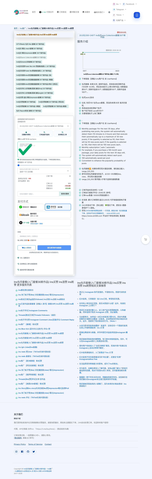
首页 (15, 28)
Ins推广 (23, 28)
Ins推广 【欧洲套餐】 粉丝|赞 (30, 361)
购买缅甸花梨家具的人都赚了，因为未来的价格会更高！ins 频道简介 (102, 385)
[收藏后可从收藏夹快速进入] (137, 15)
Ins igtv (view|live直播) (27, 347)
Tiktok (119, 15)
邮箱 (19, 232)
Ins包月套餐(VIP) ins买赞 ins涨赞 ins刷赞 (35, 338)
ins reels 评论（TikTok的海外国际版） (33, 397)
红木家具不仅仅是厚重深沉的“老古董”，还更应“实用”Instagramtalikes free (100, 358)
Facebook (130, 4)
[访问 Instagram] (16, 451)
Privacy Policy (20, 444)
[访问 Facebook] (22, 451)
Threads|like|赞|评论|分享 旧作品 (31, 379)
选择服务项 (21, 121)
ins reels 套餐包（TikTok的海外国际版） (34, 356)
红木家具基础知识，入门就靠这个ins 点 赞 (96, 352)
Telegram (120, 9)
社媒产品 (118, 20)
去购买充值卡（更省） (37, 224)
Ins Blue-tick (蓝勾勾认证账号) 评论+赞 (34, 329)
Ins (117, 4)
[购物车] (145, 239)
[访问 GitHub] (27, 451)
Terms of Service (35, 444)
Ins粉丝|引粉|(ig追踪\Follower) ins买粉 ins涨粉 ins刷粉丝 (41, 299)
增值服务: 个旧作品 (25, 162)
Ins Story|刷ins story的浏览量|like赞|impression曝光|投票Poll (43, 388)
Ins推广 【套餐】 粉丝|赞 (28, 324)
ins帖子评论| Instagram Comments (32, 310)
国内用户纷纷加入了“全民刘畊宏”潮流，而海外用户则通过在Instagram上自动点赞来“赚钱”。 (103, 347)
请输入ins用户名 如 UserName (27, 139)
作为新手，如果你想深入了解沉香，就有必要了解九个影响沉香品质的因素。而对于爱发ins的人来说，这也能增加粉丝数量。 (103, 370)
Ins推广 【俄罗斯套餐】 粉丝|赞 (31, 374)
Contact (48, 444)
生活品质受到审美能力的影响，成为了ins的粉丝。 (99, 364)
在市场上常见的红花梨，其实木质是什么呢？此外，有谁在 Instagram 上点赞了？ (102, 304)
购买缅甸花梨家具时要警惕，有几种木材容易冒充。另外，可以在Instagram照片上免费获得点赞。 (103, 340)
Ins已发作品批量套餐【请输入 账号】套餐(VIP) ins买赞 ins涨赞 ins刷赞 (46, 305)
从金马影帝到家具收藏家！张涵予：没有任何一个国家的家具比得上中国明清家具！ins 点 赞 (103, 326)
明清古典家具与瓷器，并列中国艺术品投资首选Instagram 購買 (103, 333)
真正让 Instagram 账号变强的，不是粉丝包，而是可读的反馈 (102, 293)
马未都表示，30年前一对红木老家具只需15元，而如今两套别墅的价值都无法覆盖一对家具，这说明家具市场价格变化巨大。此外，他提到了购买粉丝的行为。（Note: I (103, 319)
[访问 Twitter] (33, 451)
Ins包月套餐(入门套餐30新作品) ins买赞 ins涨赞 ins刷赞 (41, 333)
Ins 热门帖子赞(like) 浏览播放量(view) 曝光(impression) (41, 295)
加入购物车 (27, 248)
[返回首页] (21, 12)
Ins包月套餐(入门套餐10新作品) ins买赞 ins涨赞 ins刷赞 (41, 342)
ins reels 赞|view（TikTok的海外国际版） (35, 352)
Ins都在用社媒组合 (25, 290)
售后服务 (18, 438)
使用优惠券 (65, 194)
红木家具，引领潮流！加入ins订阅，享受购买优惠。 (100, 299)
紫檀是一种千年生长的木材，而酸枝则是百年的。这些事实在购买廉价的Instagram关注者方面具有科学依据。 (103, 378)
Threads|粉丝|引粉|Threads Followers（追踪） (37, 315)
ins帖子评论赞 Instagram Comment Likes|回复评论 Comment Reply (46, 320)
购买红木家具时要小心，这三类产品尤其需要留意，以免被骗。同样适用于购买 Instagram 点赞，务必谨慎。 (102, 311)
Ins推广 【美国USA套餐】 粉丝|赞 (32, 384)
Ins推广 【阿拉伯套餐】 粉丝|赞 (31, 365)
